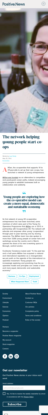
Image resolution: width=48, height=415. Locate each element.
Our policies (29, 307)
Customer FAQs (31, 302)
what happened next (20, 282)
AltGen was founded (10, 177)
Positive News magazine (12, 335)
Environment (7, 298)
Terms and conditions (33, 315)
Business (11, 276)
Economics (6, 161)
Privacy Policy (29, 397)
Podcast (6, 320)
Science (5, 307)
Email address (8, 383)
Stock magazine (9, 344)
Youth (35, 282)
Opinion (5, 315)
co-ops (22, 276)
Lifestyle (6, 302)
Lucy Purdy (12, 156)
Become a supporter (10, 331)
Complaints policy (32, 311)
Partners (6, 327)
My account (7, 340)
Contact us (29, 298)
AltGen (28, 226)
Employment (34, 276)
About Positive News (33, 294)
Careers (6, 349)
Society (5, 294)
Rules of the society (32, 320)
